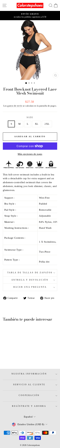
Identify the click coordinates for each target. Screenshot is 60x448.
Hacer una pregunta (30, 287)
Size (30, 117)
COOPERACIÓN (29, 395)
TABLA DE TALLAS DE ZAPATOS (30, 273)
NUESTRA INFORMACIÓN (29, 374)
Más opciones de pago (30, 154)
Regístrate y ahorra (29, 406)
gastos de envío (14, 106)
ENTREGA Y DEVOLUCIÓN (30, 280)
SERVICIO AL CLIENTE (29, 385)
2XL (46, 124)
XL (36, 124)
